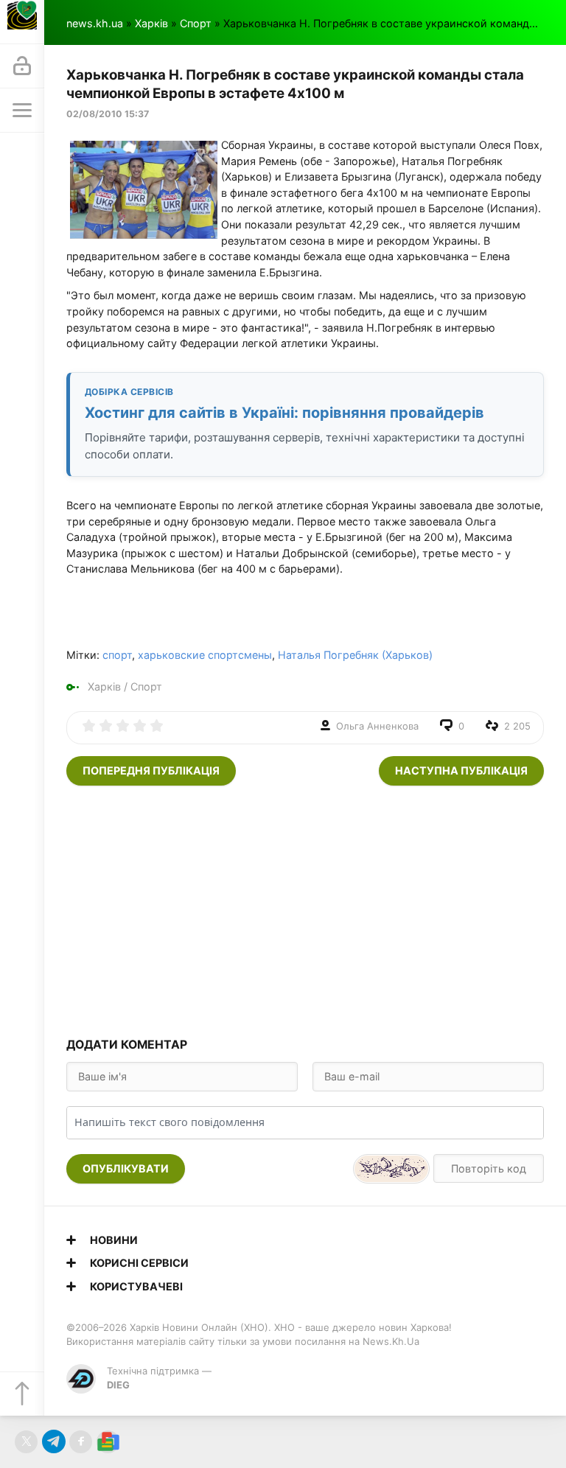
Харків (151, 23)
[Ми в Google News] (108, 1441)
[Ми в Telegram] (53, 1441)
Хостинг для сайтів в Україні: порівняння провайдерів (284, 413)
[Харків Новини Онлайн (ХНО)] (22, 22)
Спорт (196, 23)
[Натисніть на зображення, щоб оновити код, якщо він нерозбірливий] (391, 1169)
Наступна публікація (461, 770)
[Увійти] (22, 66)
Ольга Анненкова (377, 726)
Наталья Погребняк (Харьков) (355, 655)
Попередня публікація (151, 770)
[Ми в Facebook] (80, 1441)
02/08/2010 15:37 (107, 113)
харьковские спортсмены (205, 655)
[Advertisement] (305, 911)
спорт (117, 655)
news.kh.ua (94, 23)
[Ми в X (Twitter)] (26, 1441)
